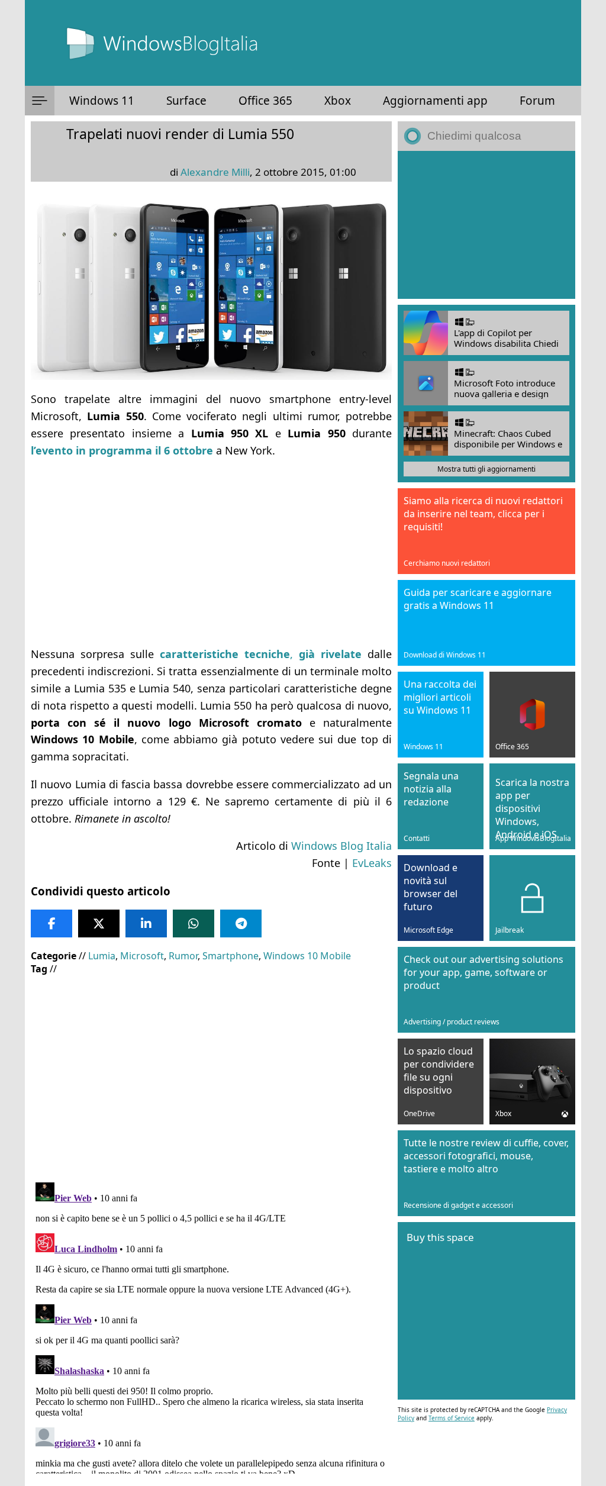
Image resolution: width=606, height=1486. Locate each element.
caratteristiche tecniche (225, 654)
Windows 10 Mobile (307, 955)
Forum (537, 100)
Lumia (101, 955)
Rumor (183, 955)
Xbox (337, 100)
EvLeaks (372, 863)
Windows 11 (101, 100)
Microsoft (142, 955)
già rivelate (327, 654)
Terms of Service (451, 1418)
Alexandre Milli (215, 172)
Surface (186, 100)
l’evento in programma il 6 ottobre (122, 450)
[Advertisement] (211, 552)
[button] (39, 100)
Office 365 (265, 100)
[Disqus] (211, 1326)
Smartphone (230, 955)
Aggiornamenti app (435, 100)
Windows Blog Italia (341, 846)
